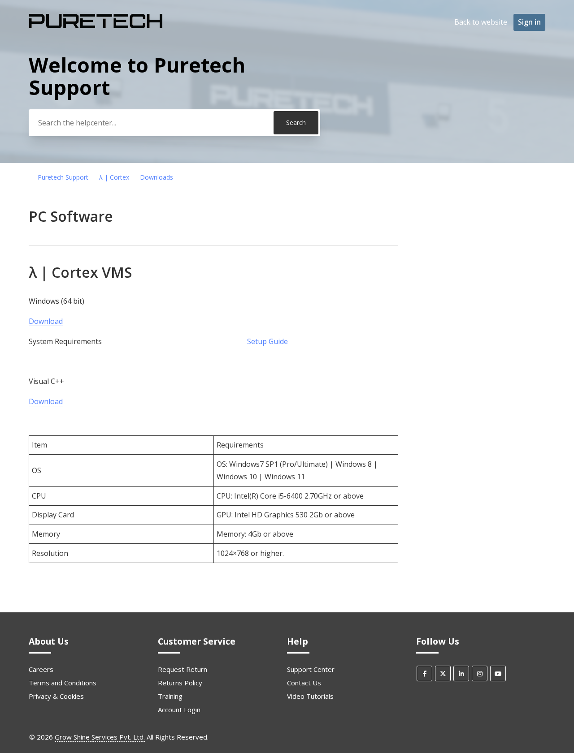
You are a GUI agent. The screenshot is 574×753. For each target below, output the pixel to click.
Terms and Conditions (62, 682)
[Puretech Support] (96, 27)
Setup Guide (267, 341)
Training (170, 696)
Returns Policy (180, 682)
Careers (41, 669)
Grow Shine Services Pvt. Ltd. (100, 736)
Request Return (182, 669)
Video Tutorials (310, 696)
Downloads (156, 177)
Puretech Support (63, 177)
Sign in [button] (529, 22)
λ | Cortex (114, 177)
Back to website (480, 22)
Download (46, 321)
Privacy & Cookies (56, 696)
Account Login (179, 709)
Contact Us (304, 682)
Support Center (311, 669)
